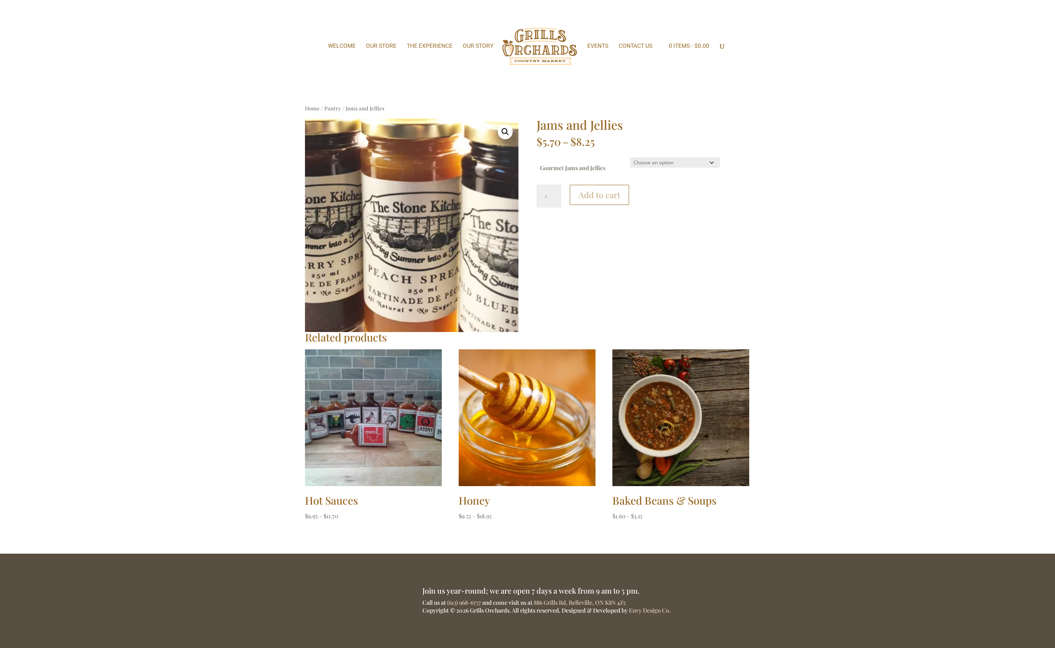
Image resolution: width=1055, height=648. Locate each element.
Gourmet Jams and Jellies (572, 168)
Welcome (342, 46)
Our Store (381, 46)
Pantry (332, 108)
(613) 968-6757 (464, 602)
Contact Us (635, 46)
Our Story (478, 46)
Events (597, 46)
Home (312, 108)
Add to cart (599, 194)
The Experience (429, 46)
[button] (505, 131)
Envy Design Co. (650, 610)
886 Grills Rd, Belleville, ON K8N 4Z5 (580, 602)
